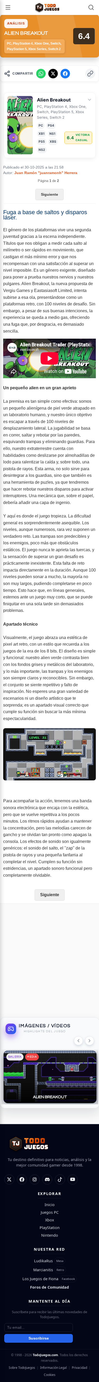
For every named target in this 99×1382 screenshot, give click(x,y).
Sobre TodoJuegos (22, 1367)
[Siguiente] (89, 1040)
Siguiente (49, 194)
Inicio (50, 1204)
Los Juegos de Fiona (40, 1278)
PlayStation (50, 1227)
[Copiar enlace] (90, 73)
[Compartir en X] (53, 73)
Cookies (49, 1375)
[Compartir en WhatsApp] (41, 73)
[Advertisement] (49, 958)
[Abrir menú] (8, 7)
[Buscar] (91, 7)
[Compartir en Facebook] (65, 73)
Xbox (49, 1219)
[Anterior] (78, 1040)
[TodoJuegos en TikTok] (60, 1179)
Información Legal (53, 1367)
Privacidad (79, 1367)
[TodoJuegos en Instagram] (35, 1179)
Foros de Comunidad (49, 1287)
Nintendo (49, 1235)
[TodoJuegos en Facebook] (22, 1179)
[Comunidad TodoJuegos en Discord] (47, 1179)
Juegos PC (50, 1212)
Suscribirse (39, 1338)
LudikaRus (43, 1260)
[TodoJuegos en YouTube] (73, 1179)
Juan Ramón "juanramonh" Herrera (45, 173)
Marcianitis (43, 1269)
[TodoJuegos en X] (9, 1179)
